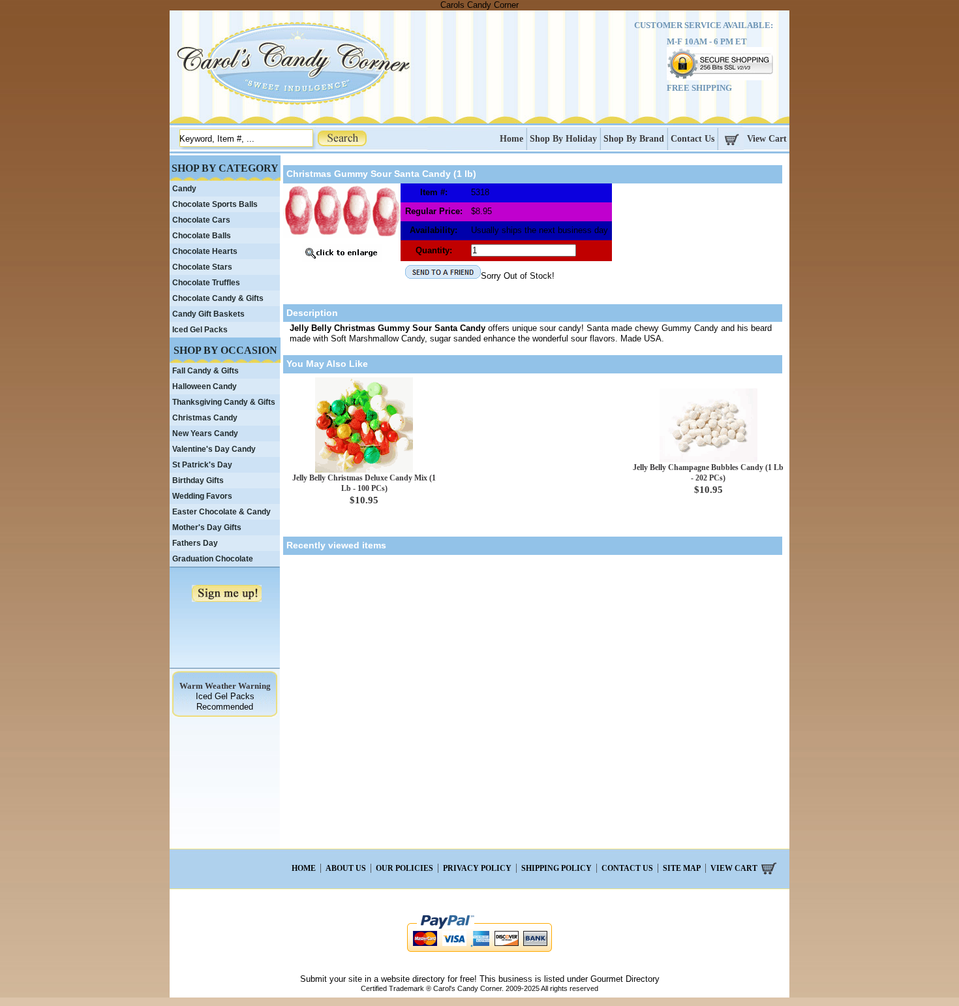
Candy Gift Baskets (208, 314)
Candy (184, 188)
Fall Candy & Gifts (205, 370)
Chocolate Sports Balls (215, 204)
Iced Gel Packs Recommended (225, 701)
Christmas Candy (204, 417)
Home (511, 139)
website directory (413, 979)
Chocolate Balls (201, 235)
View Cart (767, 139)
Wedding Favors (202, 496)
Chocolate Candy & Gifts (218, 298)
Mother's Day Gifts (206, 527)
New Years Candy (205, 433)
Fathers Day (195, 543)
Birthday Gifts (198, 480)
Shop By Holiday (563, 139)
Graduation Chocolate (212, 558)
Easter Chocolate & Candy (221, 511)
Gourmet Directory (625, 979)
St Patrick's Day (202, 464)
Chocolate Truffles (206, 282)
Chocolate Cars (201, 220)
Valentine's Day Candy (214, 449)
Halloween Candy (204, 386)
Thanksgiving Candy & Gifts (223, 402)
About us (346, 868)
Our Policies (404, 868)
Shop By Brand (633, 139)
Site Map (682, 868)
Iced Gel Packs (200, 329)
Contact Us (692, 139)
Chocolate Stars (202, 267)
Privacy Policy (477, 868)
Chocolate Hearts (204, 251)
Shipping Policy (556, 868)
